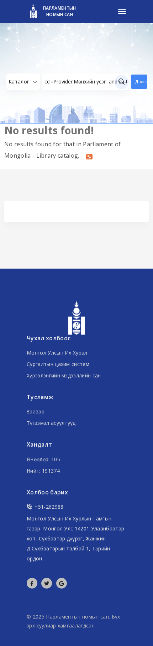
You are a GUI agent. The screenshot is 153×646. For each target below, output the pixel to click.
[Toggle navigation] (122, 11)
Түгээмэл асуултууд (51, 422)
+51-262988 (49, 506)
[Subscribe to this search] (89, 156)
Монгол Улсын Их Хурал (57, 352)
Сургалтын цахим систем (58, 364)
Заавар (35, 411)
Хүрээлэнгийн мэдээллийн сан (64, 375)
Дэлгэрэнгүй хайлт (141, 81)
